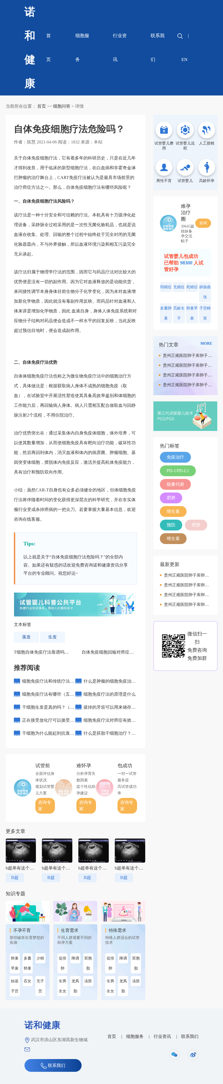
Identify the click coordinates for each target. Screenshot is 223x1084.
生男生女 (62, 986)
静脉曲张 (205, 292)
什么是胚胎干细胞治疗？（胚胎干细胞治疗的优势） (109, 735)
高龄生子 (179, 313)
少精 (40, 958)
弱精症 (166, 287)
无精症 (179, 287)
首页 (48, 47)
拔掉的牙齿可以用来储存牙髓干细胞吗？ (109, 709)
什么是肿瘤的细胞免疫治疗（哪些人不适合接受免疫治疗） (109, 683)
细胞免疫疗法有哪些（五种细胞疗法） (48, 696)
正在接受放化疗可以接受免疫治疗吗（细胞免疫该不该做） (48, 722)
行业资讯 (120, 47)
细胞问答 (61, 106)
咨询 (203, 223)
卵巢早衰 (14, 963)
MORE (206, 343)
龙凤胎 (75, 986)
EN (184, 59)
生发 (52, 637)
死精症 (192, 287)
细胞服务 (82, 47)
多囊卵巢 (27, 963)
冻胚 (88, 981)
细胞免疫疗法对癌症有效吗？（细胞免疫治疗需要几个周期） (109, 722)
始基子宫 (14, 986)
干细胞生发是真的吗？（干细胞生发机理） (48, 709)
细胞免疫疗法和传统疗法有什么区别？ (48, 683)
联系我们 (158, 47)
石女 (27, 981)
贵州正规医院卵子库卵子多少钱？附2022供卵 (187, 356)
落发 (26, 637)
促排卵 (62, 963)
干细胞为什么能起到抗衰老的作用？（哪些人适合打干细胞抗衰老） (48, 735)
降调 (75, 958)
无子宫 (40, 986)
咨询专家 (44, 805)
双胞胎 (88, 963)
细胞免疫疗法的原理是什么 (109, 694)
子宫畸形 (205, 313)
